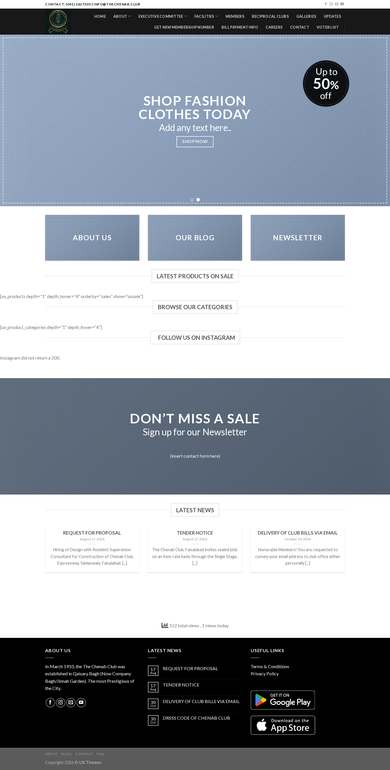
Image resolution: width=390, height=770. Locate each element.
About (120, 16)
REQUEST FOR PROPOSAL (190, 668)
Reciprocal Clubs (270, 16)
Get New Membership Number (184, 27)
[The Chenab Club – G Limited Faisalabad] (59, 22)
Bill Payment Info (240, 27)
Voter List (328, 27)
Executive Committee (160, 16)
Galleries (306, 16)
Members (235, 16)
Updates (332, 16)
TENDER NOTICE (181, 684)
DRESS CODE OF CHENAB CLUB (196, 718)
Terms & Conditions (270, 666)
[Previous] (15, 120)
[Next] (375, 120)
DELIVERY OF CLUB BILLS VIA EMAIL (201, 701)
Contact (299, 27)
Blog (66, 754)
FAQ (100, 754)
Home (100, 16)
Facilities (204, 16)
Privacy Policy (265, 673)
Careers (274, 27)
